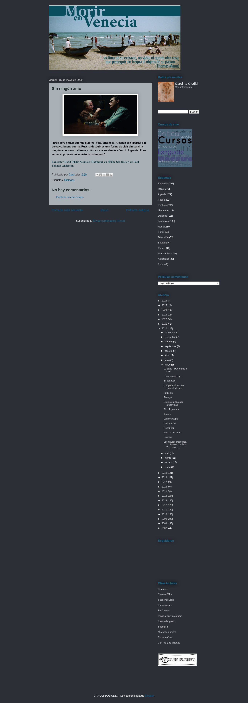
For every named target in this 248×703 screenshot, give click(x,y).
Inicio (104, 210)
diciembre (170, 332)
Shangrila (163, 626)
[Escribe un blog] (100, 175)
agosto (168, 350)
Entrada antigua (137, 210)
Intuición (168, 393)
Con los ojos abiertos (169, 642)
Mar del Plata (165, 253)
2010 (165, 514)
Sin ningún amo (172, 409)
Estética (162, 242)
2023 (165, 314)
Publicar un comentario (70, 197)
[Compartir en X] (104, 175)
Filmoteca (163, 589)
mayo (168, 364)
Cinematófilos (165, 594)
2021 (165, 323)
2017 (165, 482)
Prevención (170, 423)
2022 (165, 319)
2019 (165, 473)
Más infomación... (184, 87)
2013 (165, 500)
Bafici (161, 232)
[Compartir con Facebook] (107, 175)
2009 (165, 519)
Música (162, 226)
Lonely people (171, 418)
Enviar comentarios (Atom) (109, 220)
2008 (165, 523)
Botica (161, 264)
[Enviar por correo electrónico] (97, 175)
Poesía (161, 199)
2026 (165, 300)
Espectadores (165, 605)
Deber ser (169, 428)
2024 (165, 310)
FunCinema (164, 610)
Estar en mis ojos (173, 376)
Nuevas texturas (172, 432)
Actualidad (163, 258)
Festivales (163, 221)
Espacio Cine (165, 637)
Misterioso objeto (167, 632)
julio (167, 355)
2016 (165, 486)
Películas (163, 183)
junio (167, 360)
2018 (165, 477)
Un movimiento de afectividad (173, 403)
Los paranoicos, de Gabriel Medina (174, 387)
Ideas (161, 188)
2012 (165, 505)
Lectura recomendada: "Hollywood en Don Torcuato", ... (175, 444)
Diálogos (69, 179)
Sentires (162, 205)
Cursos (161, 248)
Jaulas (167, 414)
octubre (169, 341)
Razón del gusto (166, 621)
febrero (169, 462)
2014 (165, 495)
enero (168, 467)
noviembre (170, 337)
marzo (168, 457)
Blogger (149, 695)
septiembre (171, 346)
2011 (165, 509)
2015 (165, 491)
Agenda (162, 194)
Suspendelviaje (166, 599)
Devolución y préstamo (170, 616)
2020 (165, 328)
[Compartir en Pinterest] (111, 175)
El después (170, 380)
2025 (165, 305)
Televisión (163, 237)
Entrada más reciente (67, 210)
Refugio (168, 397)
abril (167, 453)
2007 (165, 528)
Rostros (168, 437)
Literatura (163, 210)
